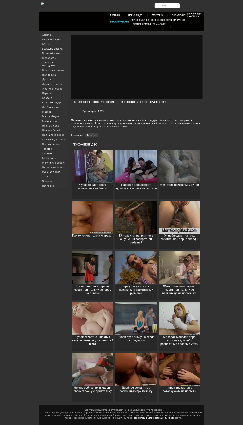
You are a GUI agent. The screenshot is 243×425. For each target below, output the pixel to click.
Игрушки (47, 93)
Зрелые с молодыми (48, 64)
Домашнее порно (52, 84)
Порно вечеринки (53, 134)
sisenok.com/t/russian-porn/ (149, 24)
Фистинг (47, 153)
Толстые (47, 148)
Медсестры (49, 158)
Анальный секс (51, 39)
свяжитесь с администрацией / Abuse (154, 417)
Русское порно (51, 171)
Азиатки (47, 34)
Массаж (47, 111)
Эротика (47, 181)
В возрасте (49, 57)
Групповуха (49, 74)
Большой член (51, 53)
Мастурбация (50, 116)
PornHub (115, 15)
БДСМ (46, 44)
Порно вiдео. (135, 15)
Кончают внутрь (52, 102)
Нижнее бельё (51, 130)
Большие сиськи (52, 48)
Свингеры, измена (53, 139)
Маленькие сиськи (53, 162)
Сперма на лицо (52, 144)
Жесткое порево (52, 88)
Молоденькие (50, 121)
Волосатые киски (53, 70)
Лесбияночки (50, 107)
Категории (157, 15)
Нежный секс (50, 125)
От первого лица (52, 167)
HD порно (48, 185)
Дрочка (46, 79)
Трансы (46, 176)
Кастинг (47, 97)
